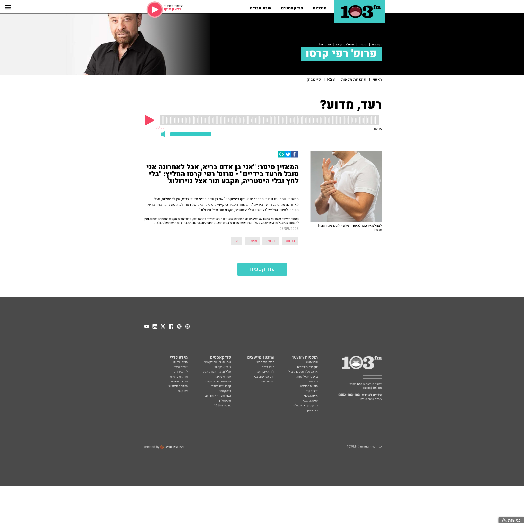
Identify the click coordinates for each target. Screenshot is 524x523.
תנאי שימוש (180, 362)
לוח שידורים (181, 371)
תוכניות (363, 44)
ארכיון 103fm (222, 405)
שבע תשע (312, 362)
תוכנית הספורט (309, 386)
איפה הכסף (311, 395)
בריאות (290, 240)
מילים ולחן (225, 400)
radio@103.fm (372, 388)
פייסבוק (314, 80)
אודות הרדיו (181, 367)
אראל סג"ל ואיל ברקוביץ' (303, 371)
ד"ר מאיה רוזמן (265, 371)
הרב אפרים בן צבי (264, 376)
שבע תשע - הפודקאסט (217, 362)
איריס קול (312, 391)
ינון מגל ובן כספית (307, 367)
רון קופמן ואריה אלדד (305, 405)
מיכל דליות (268, 367)
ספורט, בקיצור (222, 376)
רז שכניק (312, 410)
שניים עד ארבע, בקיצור (217, 381)
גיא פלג (313, 381)
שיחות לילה (267, 381)
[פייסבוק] (294, 154)
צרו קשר (183, 391)
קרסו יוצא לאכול (221, 386)
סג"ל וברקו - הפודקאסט (217, 371)
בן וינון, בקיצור (223, 367)
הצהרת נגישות (179, 381)
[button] (319, 6)
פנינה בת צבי (310, 400)
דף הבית (377, 44)
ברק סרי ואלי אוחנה (306, 376)
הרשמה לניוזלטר (178, 386)
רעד (236, 240)
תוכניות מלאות (353, 80)
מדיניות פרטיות (179, 376)
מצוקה (252, 240)
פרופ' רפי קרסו (345, 44)
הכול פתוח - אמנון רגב (218, 395)
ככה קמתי (225, 391)
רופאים (271, 240)
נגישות (514, 520)
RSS (331, 80)
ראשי (377, 80)
